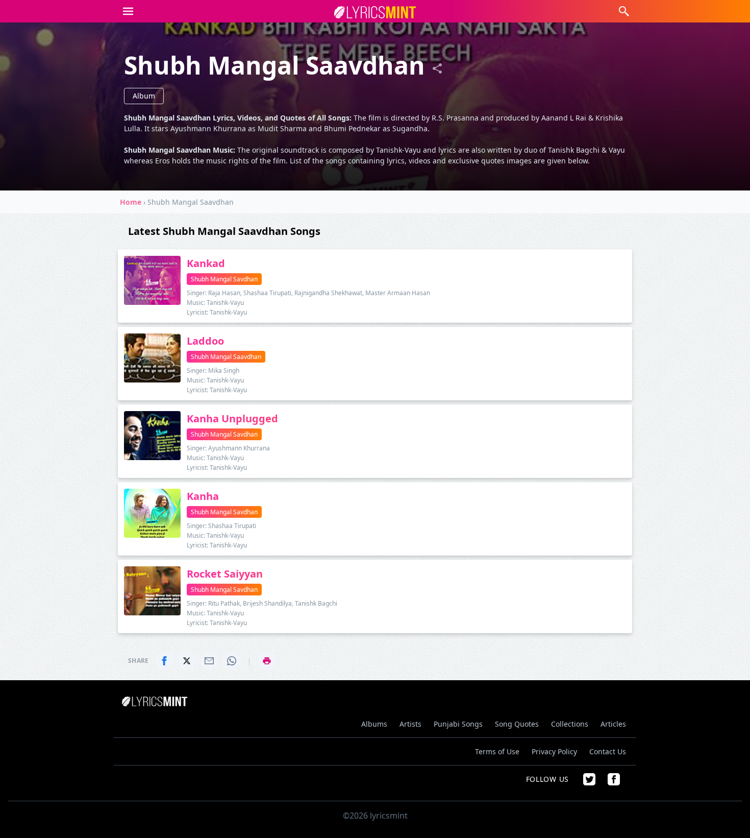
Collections (569, 724)
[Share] (437, 68)
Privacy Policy (554, 751)
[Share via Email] (209, 661)
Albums (374, 724)
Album (144, 96)
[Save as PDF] (267, 661)
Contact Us (607, 751)
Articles (613, 724)
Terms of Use (497, 751)
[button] (128, 11)
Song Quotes (517, 724)
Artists (410, 724)
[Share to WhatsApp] (231, 661)
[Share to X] (187, 661)
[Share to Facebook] (164, 661)
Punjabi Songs (458, 724)
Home (130, 202)
